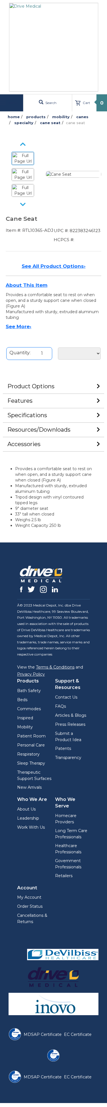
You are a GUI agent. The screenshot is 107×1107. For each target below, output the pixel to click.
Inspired (25, 717)
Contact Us (66, 697)
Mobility (25, 726)
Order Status (30, 906)
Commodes (29, 708)
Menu (12, 103)
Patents (63, 748)
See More (18, 326)
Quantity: (20, 352)
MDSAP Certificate (43, 1034)
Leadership (28, 818)
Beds (22, 699)
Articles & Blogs (70, 715)
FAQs (60, 706)
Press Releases (70, 724)
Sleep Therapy (31, 763)
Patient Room (31, 736)
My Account (29, 897)
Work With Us (31, 827)
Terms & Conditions (55, 667)
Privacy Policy (31, 674)
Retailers (63, 875)
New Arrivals (29, 787)
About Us (26, 809)
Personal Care (31, 745)
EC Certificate (78, 1034)
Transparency (68, 757)
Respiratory (28, 754)
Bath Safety (29, 690)
